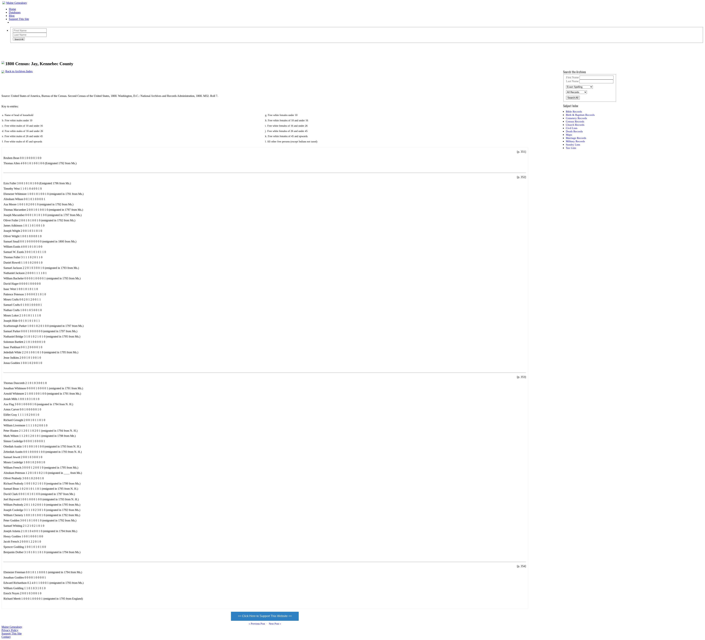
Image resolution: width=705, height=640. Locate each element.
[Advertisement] (68, 81)
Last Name (572, 81)
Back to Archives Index (19, 71)
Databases (15, 12)
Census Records (575, 121)
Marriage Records (576, 137)
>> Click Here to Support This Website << (265, 616)
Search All (572, 97)
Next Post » (275, 623)
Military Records (575, 141)
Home (12, 9)
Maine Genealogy (16, 2)
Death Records (574, 131)
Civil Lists (571, 128)
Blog (12, 15)
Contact (5, 636)
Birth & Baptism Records (580, 114)
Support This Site (19, 19)
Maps (569, 134)
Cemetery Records (576, 118)
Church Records (575, 124)
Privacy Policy (9, 630)
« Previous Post (257, 623)
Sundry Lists (573, 144)
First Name (572, 77)
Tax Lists (571, 147)
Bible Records (574, 111)
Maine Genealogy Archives (34, 50)
